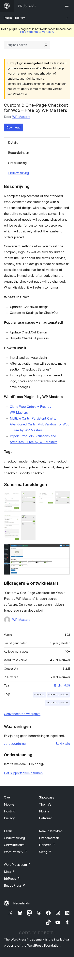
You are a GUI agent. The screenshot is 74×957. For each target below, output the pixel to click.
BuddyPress (14, 885)
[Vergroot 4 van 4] (65, 549)
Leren (8, 831)
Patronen (45, 818)
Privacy (9, 818)
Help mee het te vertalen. (37, 31)
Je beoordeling (15, 744)
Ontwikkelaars (14, 845)
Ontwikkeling (17, 163)
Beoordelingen (18, 153)
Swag (45, 852)
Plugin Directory (14, 17)
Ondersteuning (18, 173)
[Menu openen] (67, 6)
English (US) (62, 685)
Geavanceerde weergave (22, 714)
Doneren (47, 845)
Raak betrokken (51, 831)
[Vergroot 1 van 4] (30, 496)
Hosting (9, 811)
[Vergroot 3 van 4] (30, 520)
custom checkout (58, 694)
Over (7, 797)
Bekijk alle (63, 744)
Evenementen (49, 838)
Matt (9, 872)
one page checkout (57, 702)
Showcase (46, 797)
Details (13, 142)
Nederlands (21, 903)
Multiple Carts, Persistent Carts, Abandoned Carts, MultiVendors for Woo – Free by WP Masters (39, 424)
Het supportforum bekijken (23, 773)
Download (14, 127)
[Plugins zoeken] (46, 45)
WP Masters (21, 117)
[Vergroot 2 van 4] (65, 496)
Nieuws (9, 804)
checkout (39, 694)
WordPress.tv (15, 852)
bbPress (12, 879)
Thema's (45, 804)
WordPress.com (17, 865)
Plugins (44, 811)
